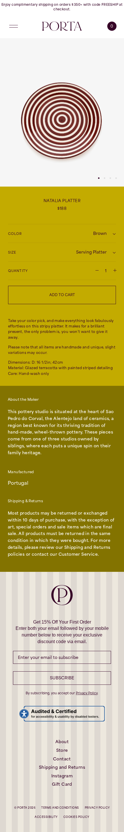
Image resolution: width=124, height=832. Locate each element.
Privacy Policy (86, 693)
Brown (100, 233)
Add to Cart (62, 295)
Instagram (62, 775)
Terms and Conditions (60, 807)
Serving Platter (91, 252)
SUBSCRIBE (62, 677)
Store (62, 750)
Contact (62, 758)
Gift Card (62, 784)
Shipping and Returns (62, 767)
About (62, 741)
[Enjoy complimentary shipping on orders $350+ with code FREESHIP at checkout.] (62, 7)
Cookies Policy (76, 816)
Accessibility (46, 816)
